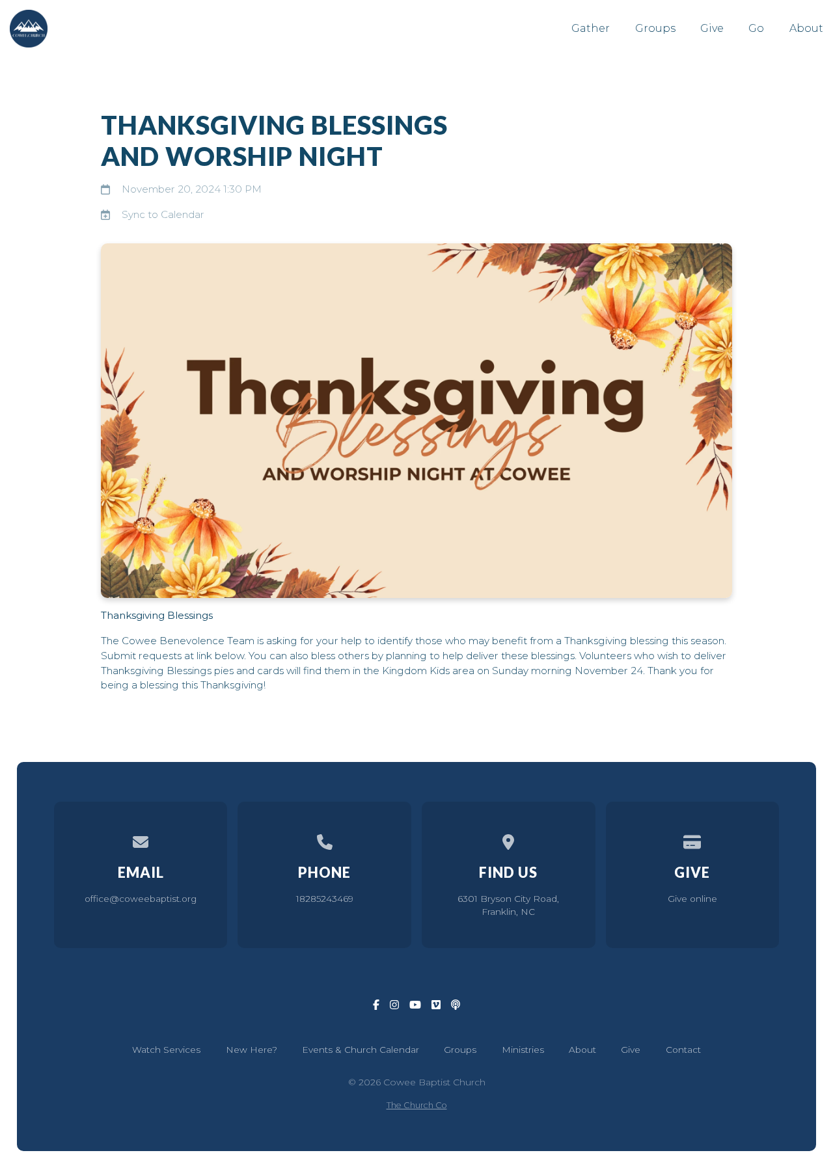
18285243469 (324, 898)
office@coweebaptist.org (141, 898)
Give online (692, 898)
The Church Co (417, 1105)
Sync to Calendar (163, 214)
